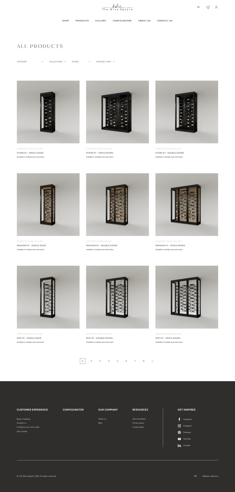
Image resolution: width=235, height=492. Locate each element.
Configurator (122, 20)
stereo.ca (214, 476)
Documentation (139, 419)
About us (144, 20)
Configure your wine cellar (28, 427)
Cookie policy (138, 427)
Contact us (165, 20)
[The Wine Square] (117, 7)
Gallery (100, 20)
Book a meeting (23, 419)
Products (82, 20)
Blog (100, 423)
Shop (65, 20)
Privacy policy (138, 423)
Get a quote (22, 431)
